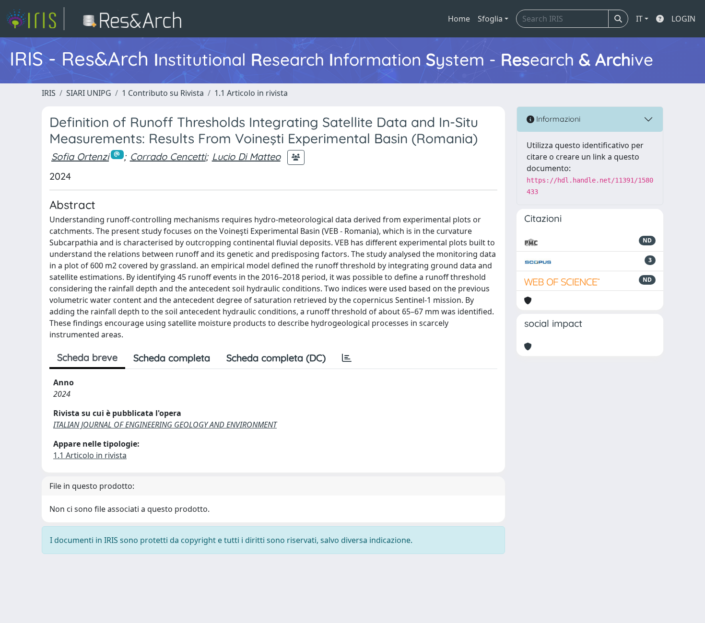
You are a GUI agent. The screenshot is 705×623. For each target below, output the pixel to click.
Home (459, 18)
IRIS (49, 93)
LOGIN (683, 18)
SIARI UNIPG (88, 93)
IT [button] (639, 18)
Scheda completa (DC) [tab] (276, 358)
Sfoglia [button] (490, 18)
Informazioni (557, 119)
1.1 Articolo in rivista (251, 93)
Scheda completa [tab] (171, 358)
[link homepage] (35, 18)
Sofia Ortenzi (80, 156)
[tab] (347, 358)
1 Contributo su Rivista (163, 93)
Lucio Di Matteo (246, 156)
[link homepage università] (135, 18)
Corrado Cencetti (168, 156)
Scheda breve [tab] (87, 357)
